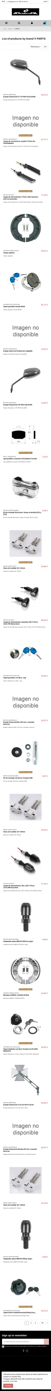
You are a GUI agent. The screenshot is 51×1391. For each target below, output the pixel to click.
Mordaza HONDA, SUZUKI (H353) (16, 995)
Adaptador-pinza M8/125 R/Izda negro (17, 1259)
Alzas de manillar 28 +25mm (14, 832)
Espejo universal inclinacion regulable (18, 351)
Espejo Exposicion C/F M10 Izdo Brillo (17, 405)
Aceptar (8, 1386)
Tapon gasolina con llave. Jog (14, 678)
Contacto (7, 1368)
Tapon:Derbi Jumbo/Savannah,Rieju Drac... (19, 1313)
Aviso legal (8, 1371)
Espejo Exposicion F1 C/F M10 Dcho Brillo (19, 97)
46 (42, 1323)
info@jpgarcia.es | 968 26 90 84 (17, 1)
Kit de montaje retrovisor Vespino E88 (18, 778)
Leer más (13, 1381)
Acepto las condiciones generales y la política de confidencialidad (25, 1346)
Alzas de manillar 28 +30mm (14, 1205)
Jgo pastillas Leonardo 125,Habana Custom (20, 459)
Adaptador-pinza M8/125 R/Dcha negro (18, 941)
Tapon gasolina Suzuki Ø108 (14, 307)
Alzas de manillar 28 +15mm (14, 568)
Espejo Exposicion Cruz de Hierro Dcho (18, 1105)
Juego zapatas (9, 253)
